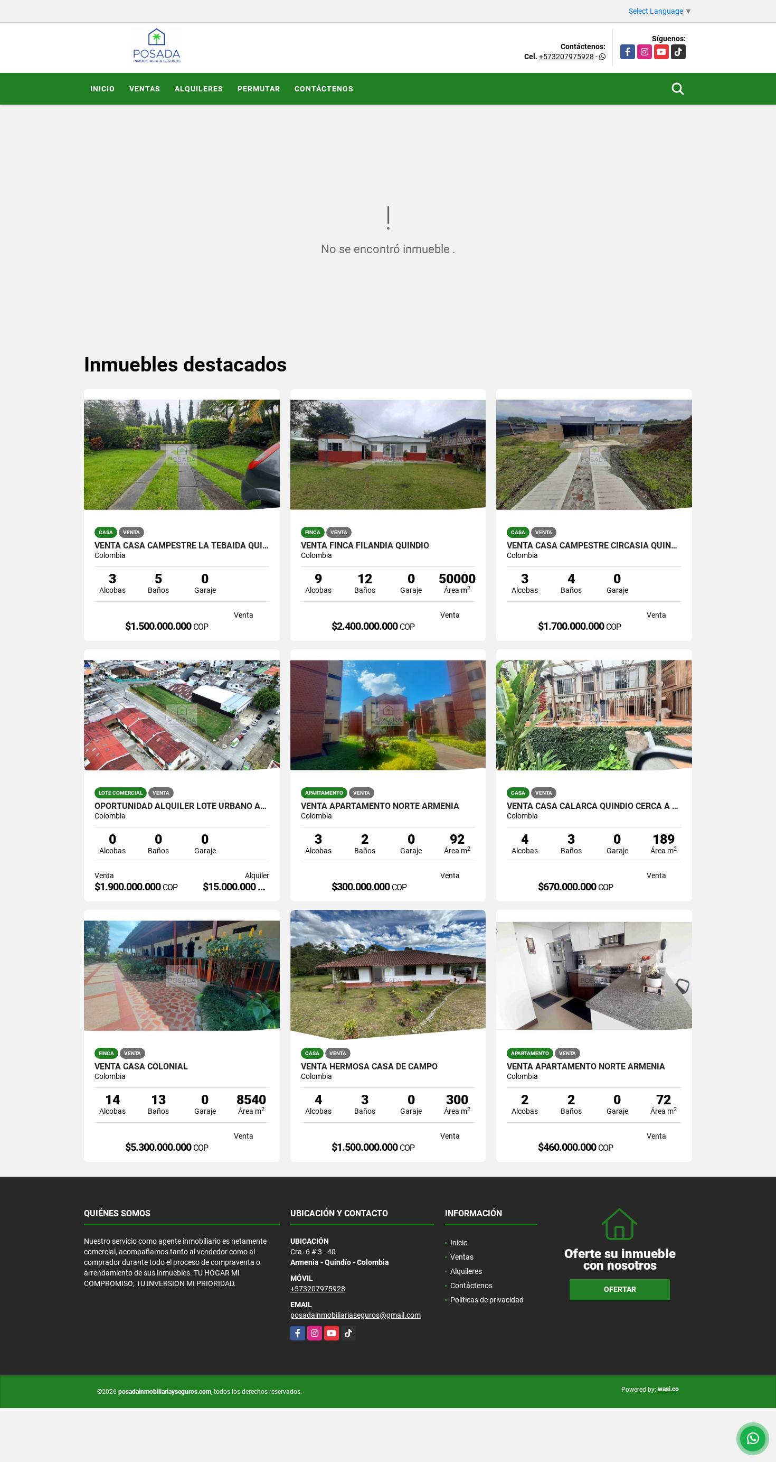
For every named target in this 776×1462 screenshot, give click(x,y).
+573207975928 (566, 56)
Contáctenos (324, 89)
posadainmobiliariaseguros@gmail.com (355, 1315)
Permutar (259, 89)
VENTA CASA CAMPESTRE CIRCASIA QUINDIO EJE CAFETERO (594, 546)
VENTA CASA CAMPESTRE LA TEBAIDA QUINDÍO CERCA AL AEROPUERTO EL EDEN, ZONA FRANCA (181, 546)
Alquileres (199, 89)
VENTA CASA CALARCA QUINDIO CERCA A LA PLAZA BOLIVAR (594, 806)
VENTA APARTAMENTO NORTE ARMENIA (380, 806)
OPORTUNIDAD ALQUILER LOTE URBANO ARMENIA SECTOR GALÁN (181, 806)
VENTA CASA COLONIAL (141, 1067)
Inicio (102, 89)
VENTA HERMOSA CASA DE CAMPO (369, 1067)
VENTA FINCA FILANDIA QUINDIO (365, 546)
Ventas (144, 89)
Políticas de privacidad (487, 1300)
